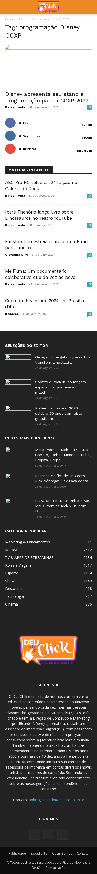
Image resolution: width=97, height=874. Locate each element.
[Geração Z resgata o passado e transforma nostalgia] (18, 363)
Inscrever (84, 150)
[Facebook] (34, 834)
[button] (9, 7)
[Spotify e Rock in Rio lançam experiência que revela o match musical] (18, 388)
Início (9, 19)
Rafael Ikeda (15, 107)
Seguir (87, 137)
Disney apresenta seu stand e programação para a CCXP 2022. (47, 97)
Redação (12, 314)
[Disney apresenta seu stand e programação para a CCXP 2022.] (48, 66)
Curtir (87, 124)
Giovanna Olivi (16, 255)
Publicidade (17, 853)
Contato (83, 853)
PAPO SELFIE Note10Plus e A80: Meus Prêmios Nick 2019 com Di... (63, 506)
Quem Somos (62, 853)
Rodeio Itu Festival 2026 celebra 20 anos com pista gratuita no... (58, 413)
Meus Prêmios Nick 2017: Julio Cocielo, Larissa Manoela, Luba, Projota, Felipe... (63, 454)
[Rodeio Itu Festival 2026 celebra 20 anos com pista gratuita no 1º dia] (18, 415)
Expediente (39, 853)
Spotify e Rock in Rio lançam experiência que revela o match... (60, 387)
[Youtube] (62, 834)
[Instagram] (48, 834)
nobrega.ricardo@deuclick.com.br (56, 799)
